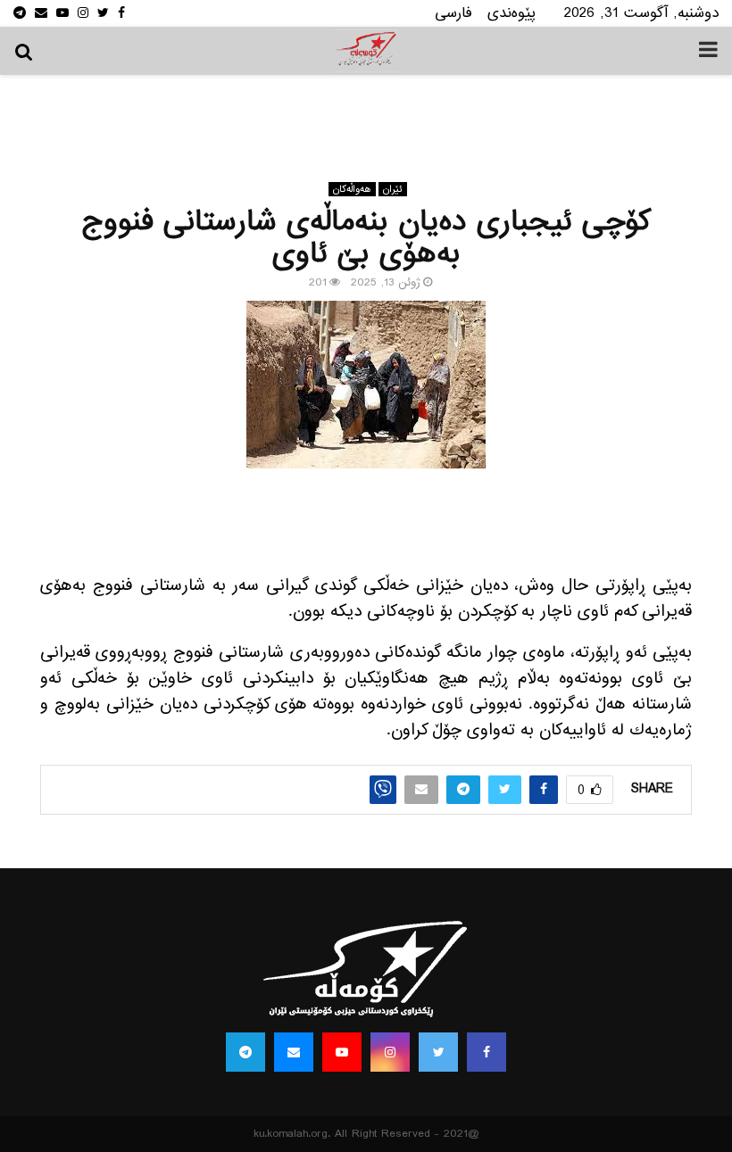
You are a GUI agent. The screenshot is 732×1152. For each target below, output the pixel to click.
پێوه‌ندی (511, 13)
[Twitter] (438, 1052)
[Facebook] (486, 1052)
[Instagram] (390, 1052)
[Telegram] (245, 1052)
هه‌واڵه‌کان (352, 189)
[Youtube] (342, 1052)
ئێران (393, 189)
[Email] (293, 1052)
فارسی (453, 13)
